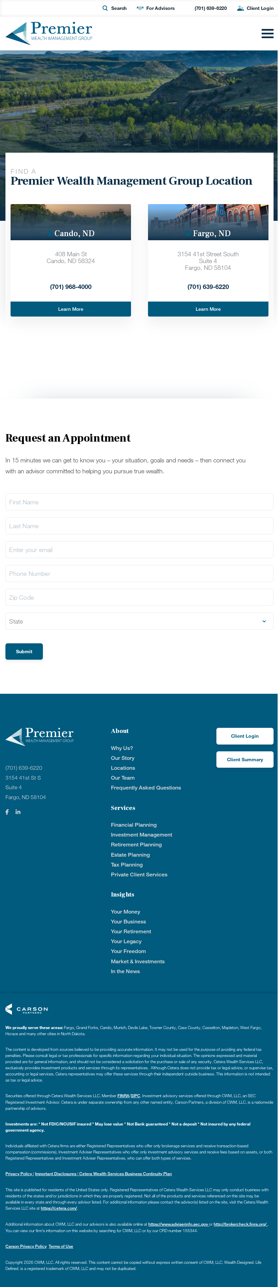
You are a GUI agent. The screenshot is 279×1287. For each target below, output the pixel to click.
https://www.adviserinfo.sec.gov (178, 1224)
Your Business (128, 921)
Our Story (122, 758)
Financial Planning (134, 825)
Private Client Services (139, 874)
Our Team (123, 778)
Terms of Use (61, 1246)
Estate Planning (130, 855)
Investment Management (141, 834)
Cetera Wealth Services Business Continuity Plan (125, 1173)
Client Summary (245, 759)
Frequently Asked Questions (146, 787)
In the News (125, 971)
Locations (123, 768)
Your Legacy (126, 941)
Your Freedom (128, 951)
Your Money (125, 911)
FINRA (123, 1095)
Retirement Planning (136, 844)
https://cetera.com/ (59, 1208)
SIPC (135, 1095)
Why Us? (122, 748)
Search (119, 8)
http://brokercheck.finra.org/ (240, 1224)
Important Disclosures (56, 1173)
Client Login (260, 8)
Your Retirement (131, 931)
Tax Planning (127, 864)
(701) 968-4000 (71, 286)
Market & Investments (138, 961)
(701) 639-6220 (211, 8)
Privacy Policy (19, 1173)
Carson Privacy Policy (26, 1246)
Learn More (70, 309)
